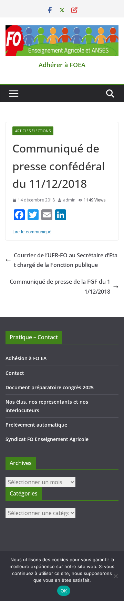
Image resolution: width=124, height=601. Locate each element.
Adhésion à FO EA (26, 358)
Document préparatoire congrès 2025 (50, 387)
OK (64, 590)
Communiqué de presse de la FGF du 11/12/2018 (60, 286)
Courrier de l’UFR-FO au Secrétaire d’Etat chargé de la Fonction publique (65, 260)
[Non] (115, 576)
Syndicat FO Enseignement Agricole (47, 439)
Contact (15, 373)
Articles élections (33, 130)
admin (69, 200)
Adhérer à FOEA (62, 65)
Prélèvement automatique (36, 424)
